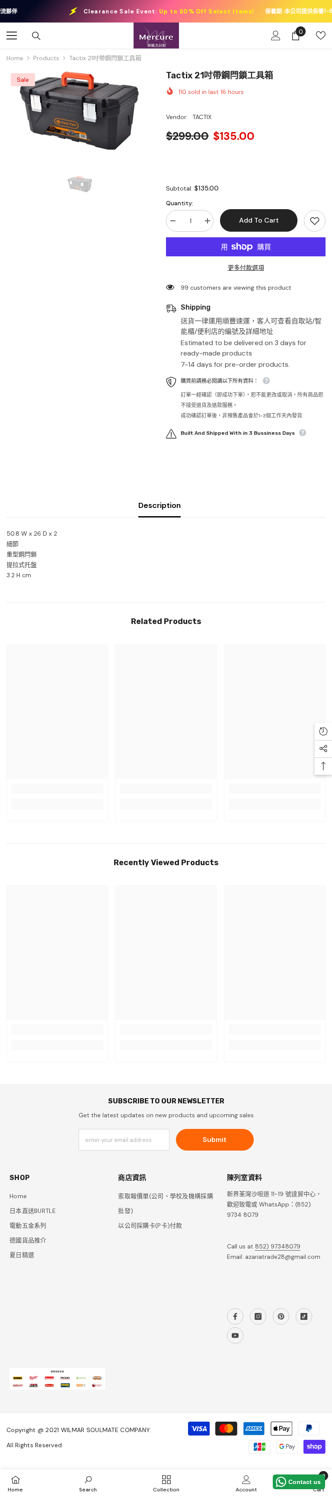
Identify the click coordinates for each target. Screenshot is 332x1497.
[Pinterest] (281, 1316)
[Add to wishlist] (315, 221)
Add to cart (259, 220)
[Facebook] (235, 1316)
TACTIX (201, 117)
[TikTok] (304, 1316)
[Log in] (276, 35)
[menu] (11, 35)
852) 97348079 (277, 1246)
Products (46, 58)
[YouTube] (235, 1335)
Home (14, 58)
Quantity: (179, 203)
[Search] (36, 36)
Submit (215, 1139)
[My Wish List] (321, 35)
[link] (57, 788)
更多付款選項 (246, 268)
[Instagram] (258, 1316)
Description (159, 505)
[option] (79, 111)
